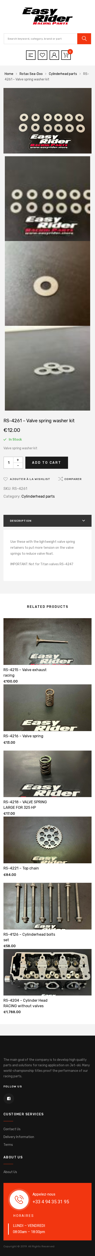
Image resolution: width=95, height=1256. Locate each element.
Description (21, 520)
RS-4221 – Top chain (21, 868)
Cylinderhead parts (63, 74)
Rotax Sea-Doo (31, 74)
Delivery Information (18, 1137)
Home (9, 74)
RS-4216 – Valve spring (23, 736)
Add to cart (46, 463)
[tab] (47, 521)
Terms (8, 1145)
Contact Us (12, 1129)
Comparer (73, 479)
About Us (10, 1172)
